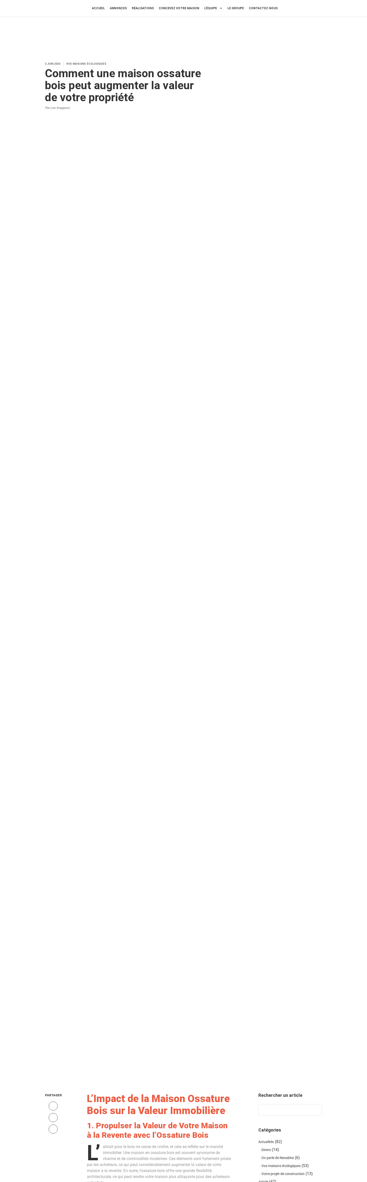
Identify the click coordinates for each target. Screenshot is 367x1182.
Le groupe (235, 8)
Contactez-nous (263, 8)
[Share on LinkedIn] (53, 1129)
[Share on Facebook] (53, 1106)
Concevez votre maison (179, 8)
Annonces (118, 8)
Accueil (98, 8)
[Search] (316, 1110)
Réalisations (143, 8)
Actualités (266, 1142)
